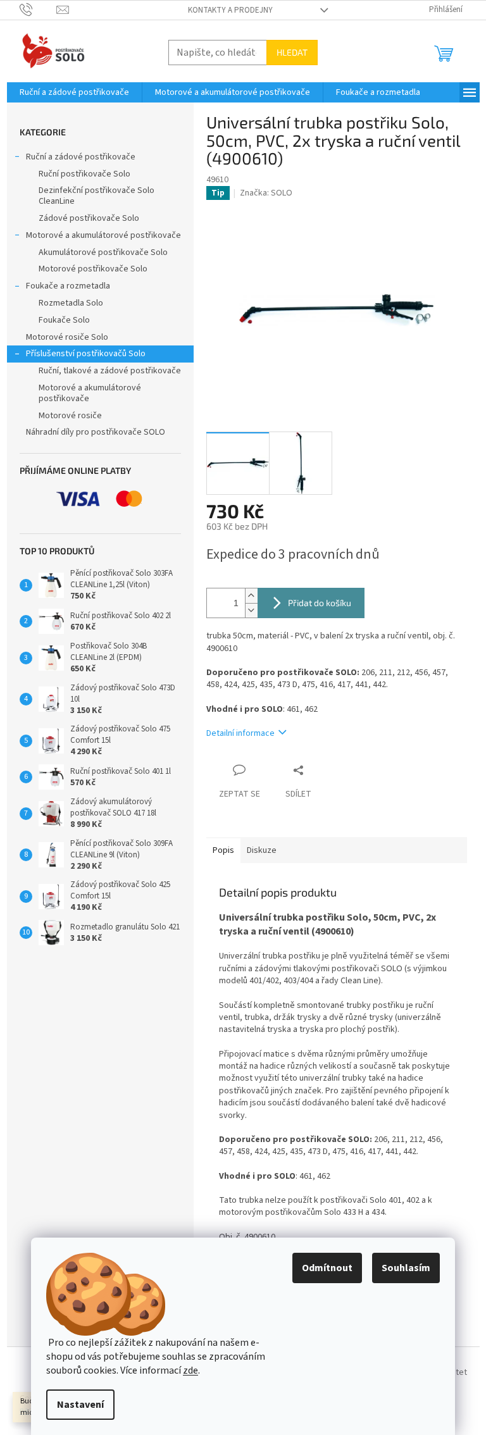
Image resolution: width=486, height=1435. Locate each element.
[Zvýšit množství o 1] (251, 595)
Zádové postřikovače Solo (89, 218)
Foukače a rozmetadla (68, 286)
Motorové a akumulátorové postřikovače (103, 235)
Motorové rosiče (70, 415)
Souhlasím (406, 1268)
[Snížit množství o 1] (251, 610)
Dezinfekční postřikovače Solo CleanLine (96, 196)
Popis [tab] (223, 850)
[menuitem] (74, 92)
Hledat (292, 52)
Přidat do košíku (319, 602)
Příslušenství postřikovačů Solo (86, 353)
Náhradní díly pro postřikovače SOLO (95, 432)
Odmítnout (327, 1268)
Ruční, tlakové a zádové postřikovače (110, 370)
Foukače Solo (64, 320)
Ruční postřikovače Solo (84, 174)
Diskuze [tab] (262, 850)
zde (190, 1370)
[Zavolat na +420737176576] (38, 9)
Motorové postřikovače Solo (93, 269)
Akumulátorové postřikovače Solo (103, 252)
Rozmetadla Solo (71, 303)
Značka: (266, 193)
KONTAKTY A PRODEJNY (230, 10)
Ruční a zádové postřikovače (80, 157)
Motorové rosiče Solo (67, 337)
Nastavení (80, 1405)
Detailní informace (240, 733)
